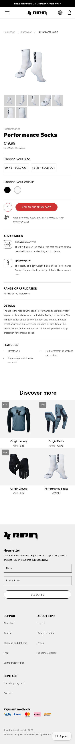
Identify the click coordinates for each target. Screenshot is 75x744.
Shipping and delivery (15, 643)
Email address (13, 580)
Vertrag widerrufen (14, 662)
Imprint (41, 623)
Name (9, 568)
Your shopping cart (14, 683)
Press (41, 643)
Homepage (9, 32)
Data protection (46, 633)
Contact (8, 693)
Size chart (9, 623)
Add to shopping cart (36, 207)
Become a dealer (47, 653)
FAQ (6, 653)
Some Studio (49, 734)
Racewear (26, 32)
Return (7, 633)
